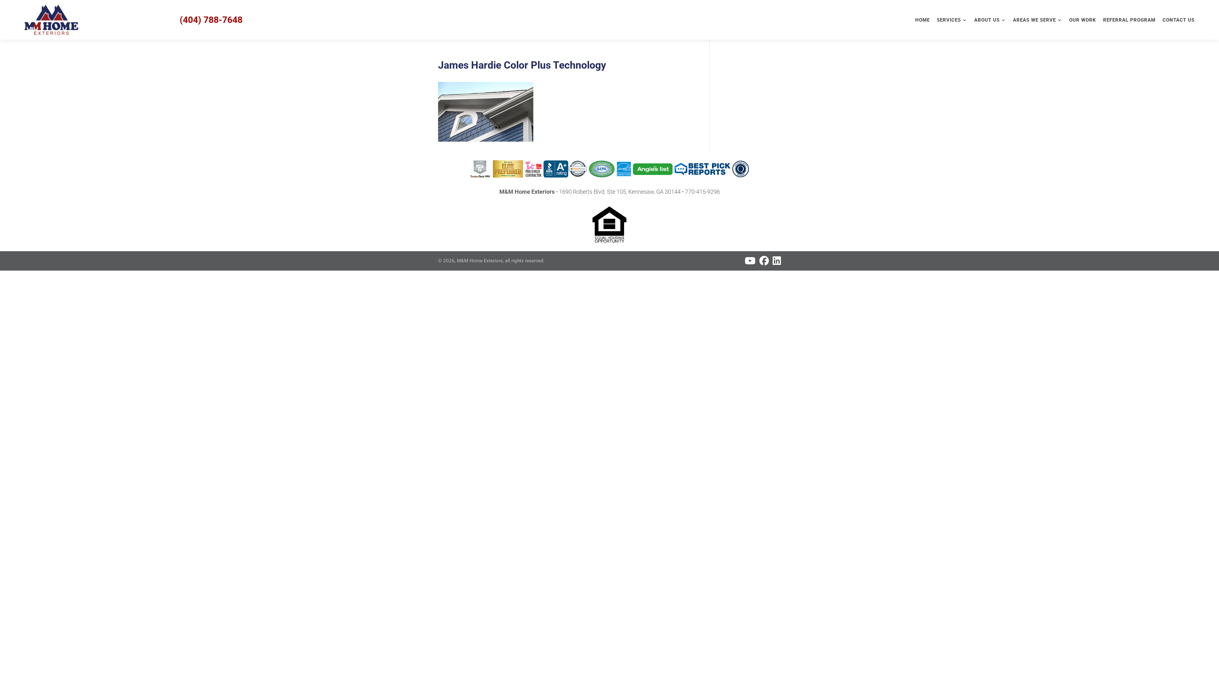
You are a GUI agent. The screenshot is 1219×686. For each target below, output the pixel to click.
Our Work (1082, 20)
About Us (987, 20)
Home (922, 20)
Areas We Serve (1034, 20)
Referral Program (1129, 20)
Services (949, 20)
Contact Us (1178, 20)
